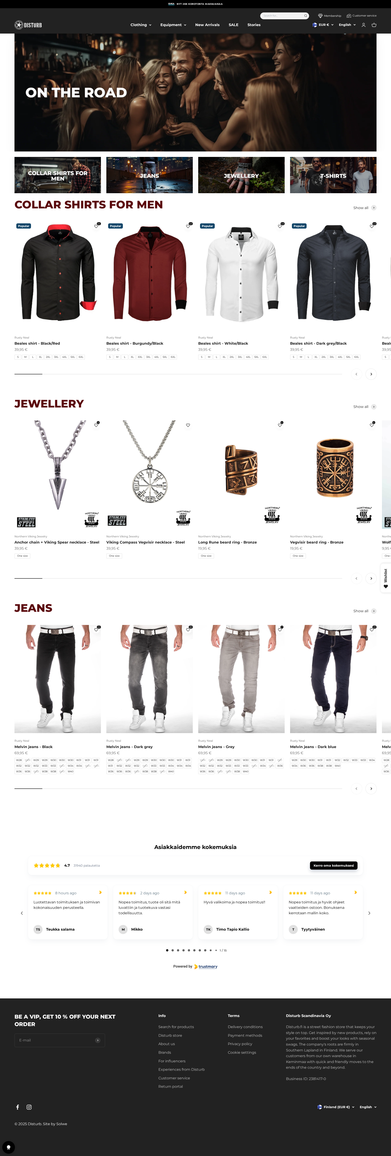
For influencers (172, 1061)
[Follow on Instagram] (29, 1107)
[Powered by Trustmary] (195, 966)
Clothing (139, 25)
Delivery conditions (245, 1027)
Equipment (171, 25)
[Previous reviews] (21, 913)
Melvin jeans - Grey (216, 747)
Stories (254, 25)
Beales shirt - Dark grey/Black (318, 343)
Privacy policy (240, 1044)
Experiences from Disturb (181, 1069)
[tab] (167, 950)
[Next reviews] (369, 913)
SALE (233, 25)
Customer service (365, 15)
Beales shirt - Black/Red (37, 343)
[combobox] (280, 15)
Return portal (170, 1086)
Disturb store (170, 1035)
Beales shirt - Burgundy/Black (134, 343)
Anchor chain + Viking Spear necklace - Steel (56, 542)
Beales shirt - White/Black (223, 343)
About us (166, 1044)
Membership (332, 15)
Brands (164, 1052)
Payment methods (245, 1035)
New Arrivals (207, 25)
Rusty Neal (21, 337)
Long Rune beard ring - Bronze (227, 542)
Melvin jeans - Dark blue (313, 747)
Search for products (176, 1027)
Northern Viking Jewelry (30, 536)
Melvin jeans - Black (33, 747)
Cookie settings (242, 1052)
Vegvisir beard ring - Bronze (316, 542)
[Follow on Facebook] (17, 1107)
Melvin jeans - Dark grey (129, 747)
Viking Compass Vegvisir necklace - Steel (145, 542)
